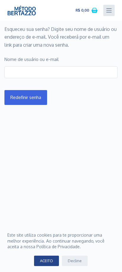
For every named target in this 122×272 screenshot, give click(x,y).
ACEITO (46, 260)
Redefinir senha (25, 97)
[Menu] (109, 10)
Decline (75, 260)
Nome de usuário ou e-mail (31, 59)
